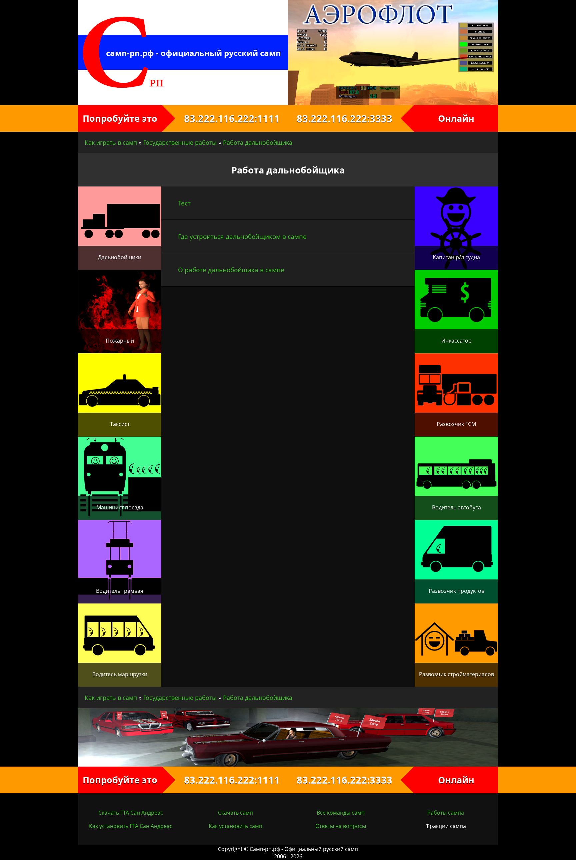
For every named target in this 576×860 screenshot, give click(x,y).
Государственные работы (180, 142)
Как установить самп (235, 826)
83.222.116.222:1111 (225, 118)
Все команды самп (341, 812)
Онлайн (456, 118)
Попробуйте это (120, 118)
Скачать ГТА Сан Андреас (130, 812)
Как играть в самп (111, 142)
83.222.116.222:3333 (351, 118)
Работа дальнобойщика (257, 142)
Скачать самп (235, 812)
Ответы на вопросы (340, 826)
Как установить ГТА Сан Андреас (130, 826)
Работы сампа (445, 812)
